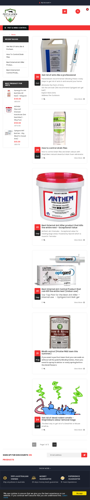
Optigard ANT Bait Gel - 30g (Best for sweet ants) (20, 134)
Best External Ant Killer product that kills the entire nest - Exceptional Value (62, 226)
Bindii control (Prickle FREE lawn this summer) (60, 352)
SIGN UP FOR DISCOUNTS (17, 457)
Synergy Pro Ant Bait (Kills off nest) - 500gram (20, 93)
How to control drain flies (54, 148)
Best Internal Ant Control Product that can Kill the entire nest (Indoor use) (61, 290)
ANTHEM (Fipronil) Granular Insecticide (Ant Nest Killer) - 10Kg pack (20, 113)
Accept (79, 493)
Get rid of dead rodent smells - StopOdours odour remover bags (59, 419)
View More (78, 99)
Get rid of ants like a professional (59, 75)
